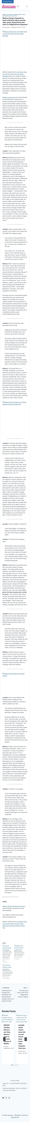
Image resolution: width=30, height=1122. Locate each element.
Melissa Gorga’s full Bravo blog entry (13, 906)
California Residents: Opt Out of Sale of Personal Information (15, 1089)
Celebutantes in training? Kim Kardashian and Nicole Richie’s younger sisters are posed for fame (8, 994)
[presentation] (7, 1018)
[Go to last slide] (4, 1039)
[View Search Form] (17, 6)
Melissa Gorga (18, 14)
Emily (6, 1046)
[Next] (25, 1039)
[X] (6, 1098)
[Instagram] (9, 1098)
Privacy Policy (7, 1)
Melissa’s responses (8, 97)
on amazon (14, 924)
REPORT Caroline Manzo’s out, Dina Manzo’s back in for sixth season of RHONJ (7, 1034)
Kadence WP (15, 1117)
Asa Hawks (6, 27)
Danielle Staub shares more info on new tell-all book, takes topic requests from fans (22, 1036)
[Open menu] (26, 6)
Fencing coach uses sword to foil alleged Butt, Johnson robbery (22, 992)
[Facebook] (3, 1098)
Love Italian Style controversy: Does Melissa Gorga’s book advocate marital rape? (7, 954)
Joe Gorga (10, 14)
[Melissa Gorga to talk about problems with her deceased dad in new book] (19, 948)
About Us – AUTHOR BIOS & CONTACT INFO (15, 1084)
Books (4, 14)
